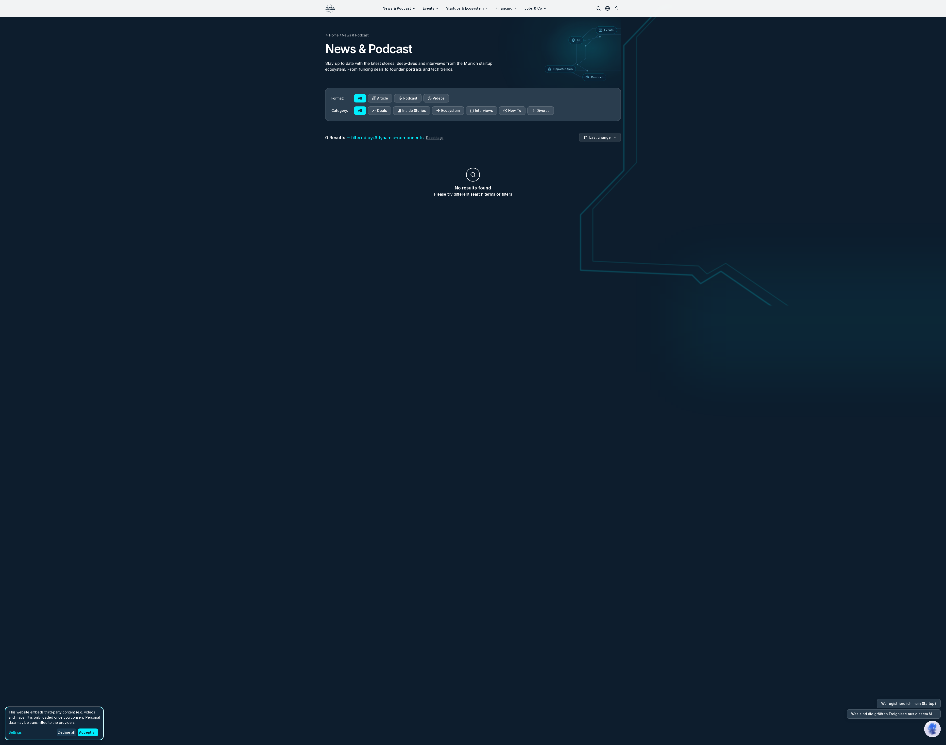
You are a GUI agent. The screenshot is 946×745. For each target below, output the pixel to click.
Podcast (410, 98)
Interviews (484, 110)
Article (382, 98)
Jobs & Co (533, 8)
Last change (600, 137)
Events (428, 8)
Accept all (88, 732)
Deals (382, 110)
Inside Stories (414, 110)
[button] (932, 729)
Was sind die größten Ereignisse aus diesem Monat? (896, 714)
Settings (15, 732)
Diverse (543, 110)
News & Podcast (397, 8)
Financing (503, 8)
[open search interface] (598, 8)
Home (334, 35)
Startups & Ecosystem (465, 8)
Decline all (66, 732)
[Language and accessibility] (607, 8)
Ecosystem (450, 110)
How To (514, 110)
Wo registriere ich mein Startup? (908, 703)
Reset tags (434, 137)
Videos (439, 98)
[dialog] (54, 723)
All (360, 98)
